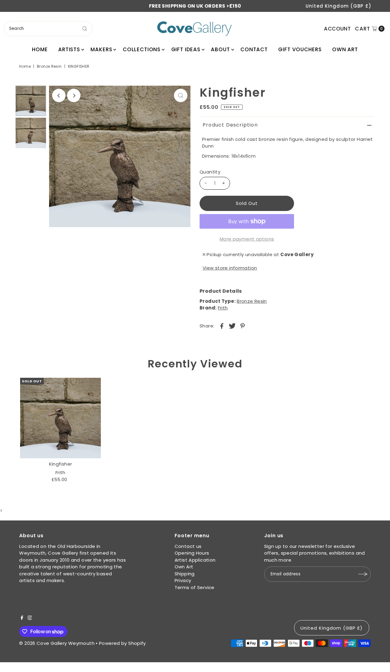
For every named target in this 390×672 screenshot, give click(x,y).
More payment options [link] (247, 239)
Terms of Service (194, 587)
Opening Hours (192, 553)
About (220, 49)
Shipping (185, 573)
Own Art (345, 49)
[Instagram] (30, 618)
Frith (223, 308)
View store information (230, 268)
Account (337, 28)
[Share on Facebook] (221, 325)
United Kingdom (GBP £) (338, 6)
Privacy (183, 580)
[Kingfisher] (60, 418)
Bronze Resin (49, 66)
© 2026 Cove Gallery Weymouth (56, 643)
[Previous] (59, 95)
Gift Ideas (186, 49)
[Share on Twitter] (232, 325)
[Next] (73, 95)
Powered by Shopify (122, 643)
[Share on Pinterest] (242, 325)
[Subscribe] (363, 574)
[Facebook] (22, 618)
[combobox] (48, 28)
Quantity (210, 172)
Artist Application (195, 560)
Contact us (188, 546)
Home (40, 49)
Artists (69, 49)
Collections (142, 49)
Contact (254, 49)
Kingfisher (60, 464)
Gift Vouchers (299, 49)
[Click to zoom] (180, 95)
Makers (101, 49)
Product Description (230, 124)
